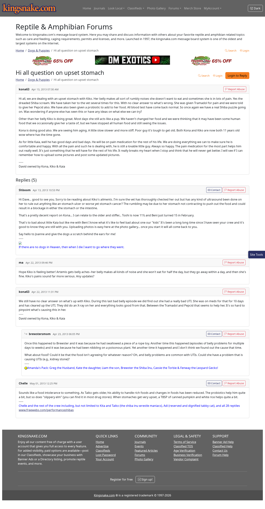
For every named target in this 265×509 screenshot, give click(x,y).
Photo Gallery (156, 8)
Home (87, 8)
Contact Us (220, 451)
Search (232, 50)
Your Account (105, 459)
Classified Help (223, 446)
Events (139, 446)
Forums (140, 455)
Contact (215, 190)
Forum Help (221, 455)
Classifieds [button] (134, 8)
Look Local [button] (115, 8)
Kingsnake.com (104, 495)
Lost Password (106, 455)
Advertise (102, 446)
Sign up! (147, 479)
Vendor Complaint (186, 459)
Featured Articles (146, 451)
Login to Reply (237, 76)
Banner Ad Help (223, 442)
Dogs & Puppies (39, 50)
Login (245, 50)
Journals (99, 8)
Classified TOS (183, 446)
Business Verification (188, 455)
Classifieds (103, 451)
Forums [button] (174, 8)
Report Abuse (236, 89)
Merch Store (192, 8)
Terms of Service (185, 442)
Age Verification (184, 451)
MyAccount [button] (211, 8)
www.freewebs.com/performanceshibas (46, 410)
